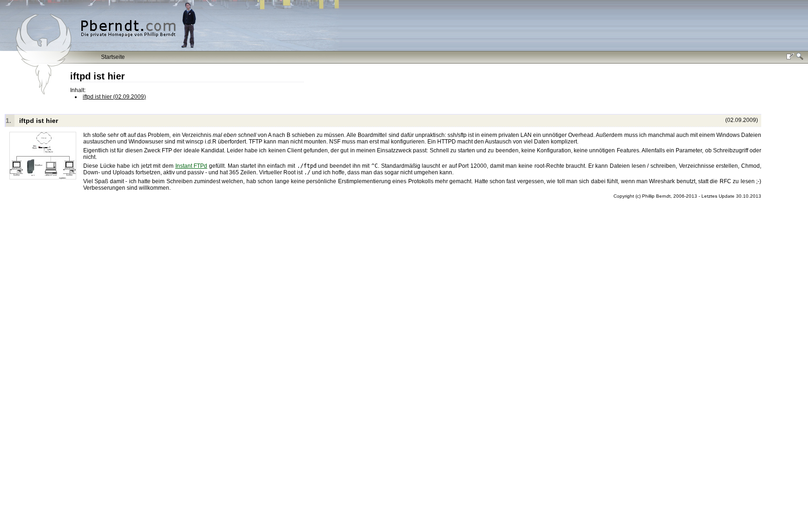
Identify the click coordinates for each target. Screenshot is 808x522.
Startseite (113, 57)
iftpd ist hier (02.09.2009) (114, 96)
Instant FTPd (191, 166)
